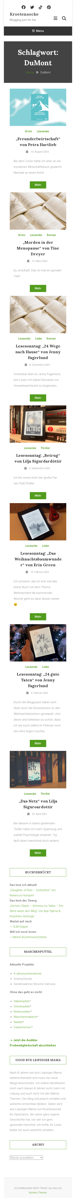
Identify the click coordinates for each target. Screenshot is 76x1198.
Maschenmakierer (25, 1017)
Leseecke (43, 131)
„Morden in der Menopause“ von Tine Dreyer (38, 248)
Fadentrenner (22, 1027)
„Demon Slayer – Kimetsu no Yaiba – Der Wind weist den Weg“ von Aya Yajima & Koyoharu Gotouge (37, 911)
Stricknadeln (22, 1006)
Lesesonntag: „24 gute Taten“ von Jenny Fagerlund (38, 680)
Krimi (28, 131)
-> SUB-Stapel (19, 926)
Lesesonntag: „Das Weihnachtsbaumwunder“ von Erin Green (38, 559)
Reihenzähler (22, 1011)
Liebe (38, 338)
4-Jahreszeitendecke (28, 973)
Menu (40, 31)
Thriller (45, 448)
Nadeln (18, 1022)
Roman (51, 235)
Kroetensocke (24, 14)
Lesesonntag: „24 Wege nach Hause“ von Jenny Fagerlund (38, 352)
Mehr (38, 184)
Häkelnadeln (22, 1001)
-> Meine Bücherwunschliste (28, 937)
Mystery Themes (38, 1192)
